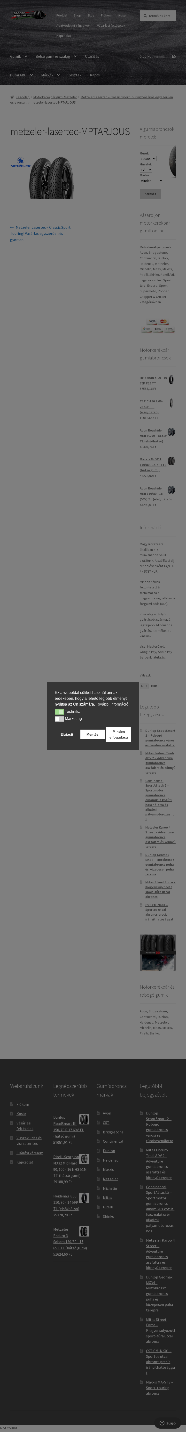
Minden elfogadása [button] (118, 734)
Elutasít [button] (67, 734)
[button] (59, 712)
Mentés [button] (92, 734)
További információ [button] (112, 704)
